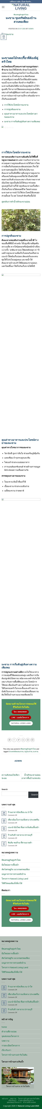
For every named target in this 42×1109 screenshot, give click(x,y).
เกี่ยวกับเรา (6, 1050)
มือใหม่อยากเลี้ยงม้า (10, 865)
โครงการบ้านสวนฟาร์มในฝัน (14, 1055)
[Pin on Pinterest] (28, 740)
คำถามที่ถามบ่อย (9, 1031)
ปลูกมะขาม (28, 751)
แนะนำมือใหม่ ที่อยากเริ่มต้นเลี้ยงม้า (23, 827)
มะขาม (35, 751)
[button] (3, 7)
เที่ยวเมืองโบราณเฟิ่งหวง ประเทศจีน (23, 820)
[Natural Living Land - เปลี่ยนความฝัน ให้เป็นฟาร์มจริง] (21, 7)
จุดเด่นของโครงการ (10, 1036)
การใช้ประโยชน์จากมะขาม (16, 105)
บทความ (5, 1041)
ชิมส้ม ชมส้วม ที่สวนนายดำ (20, 843)
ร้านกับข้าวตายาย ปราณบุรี (20, 835)
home (4, 1027)
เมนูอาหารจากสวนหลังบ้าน (14, 874)
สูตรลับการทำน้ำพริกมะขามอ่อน (16, 202)
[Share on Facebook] (14, 740)
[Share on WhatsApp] (9, 740)
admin (31, 29)
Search (5, 789)
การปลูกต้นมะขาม (12, 109)
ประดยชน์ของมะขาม (16, 751)
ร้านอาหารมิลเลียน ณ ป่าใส (20, 812)
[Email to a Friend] (23, 740)
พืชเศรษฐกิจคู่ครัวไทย (21, 14)
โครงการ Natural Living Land (15, 879)
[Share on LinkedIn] (32, 740)
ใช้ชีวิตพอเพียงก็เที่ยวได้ (12, 883)
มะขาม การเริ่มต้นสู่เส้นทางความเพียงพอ (22, 121)
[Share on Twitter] (19, 740)
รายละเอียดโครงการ (11, 1045)
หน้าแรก (5, 1099)
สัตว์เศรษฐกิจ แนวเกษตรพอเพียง (16, 869)
